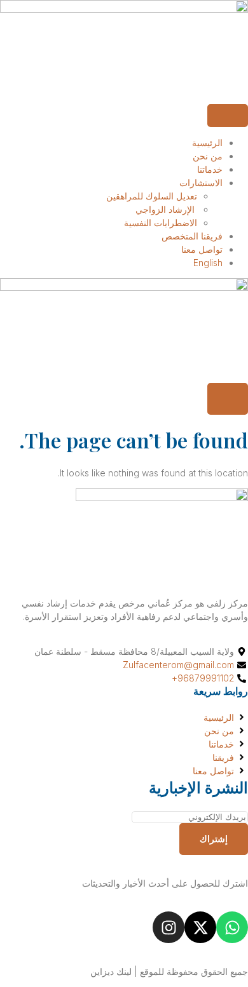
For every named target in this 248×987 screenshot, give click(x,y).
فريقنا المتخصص (192, 236)
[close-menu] (227, 399)
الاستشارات (201, 182)
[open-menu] (227, 115)
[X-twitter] (200, 927)
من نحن (208, 156)
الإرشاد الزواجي (166, 209)
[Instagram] (168, 927)
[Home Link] (124, 287)
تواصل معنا (202, 249)
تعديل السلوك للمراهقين (151, 196)
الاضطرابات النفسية (160, 222)
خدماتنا (210, 169)
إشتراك (214, 838)
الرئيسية (207, 142)
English (208, 262)
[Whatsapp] (232, 927)
